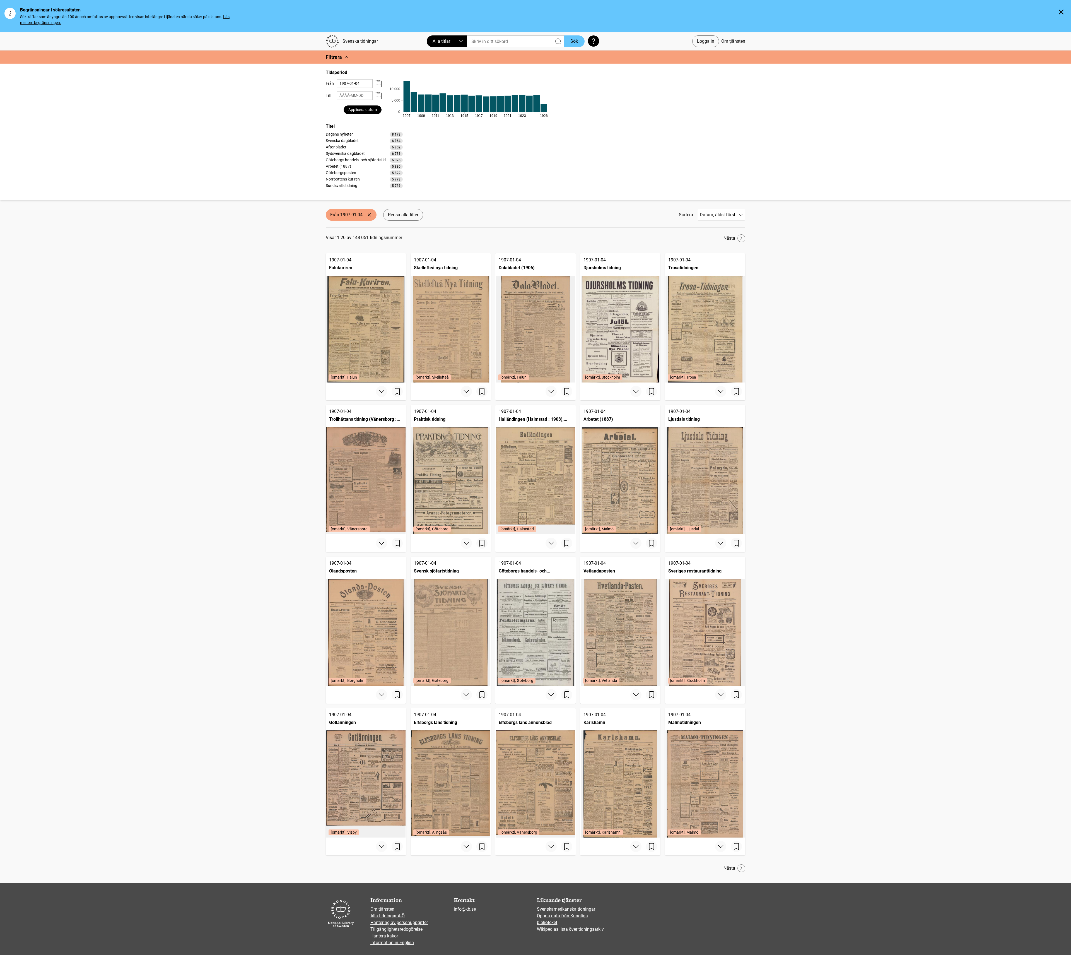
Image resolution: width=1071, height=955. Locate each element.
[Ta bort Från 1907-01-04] (369, 215)
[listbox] (364, 160)
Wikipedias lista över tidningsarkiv (570, 929)
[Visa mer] (381, 391)
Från (330, 83)
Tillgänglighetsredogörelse (396, 929)
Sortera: (686, 214)
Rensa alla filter (403, 214)
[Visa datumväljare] (378, 83)
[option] (364, 134)
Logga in (705, 41)
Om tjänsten (733, 41)
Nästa (729, 238)
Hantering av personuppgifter (399, 922)
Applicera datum (362, 109)
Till (328, 95)
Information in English (392, 942)
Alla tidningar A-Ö (387, 915)
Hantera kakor (384, 936)
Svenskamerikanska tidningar (566, 909)
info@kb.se (465, 909)
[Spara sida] (397, 391)
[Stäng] (1061, 12)
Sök (574, 41)
